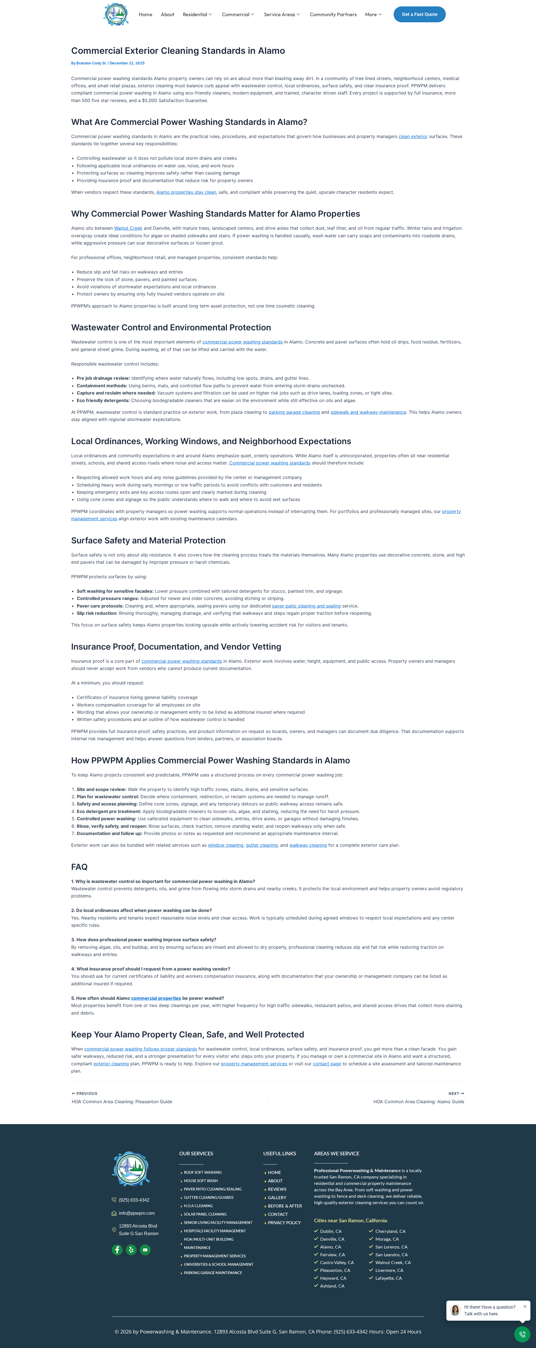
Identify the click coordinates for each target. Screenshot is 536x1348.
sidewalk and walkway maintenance (368, 412)
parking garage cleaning (294, 412)
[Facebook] (117, 1249)
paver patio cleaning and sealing (306, 606)
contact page (327, 1063)
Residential (195, 14)
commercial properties (156, 998)
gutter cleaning (262, 845)
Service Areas (279, 14)
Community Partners (333, 14)
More (371, 14)
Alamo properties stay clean (186, 192)
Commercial (235, 14)
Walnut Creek (128, 228)
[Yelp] (131, 1249)
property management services (254, 1063)
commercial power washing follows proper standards (140, 1049)
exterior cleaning (111, 1063)
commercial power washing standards (242, 342)
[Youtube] (145, 1249)
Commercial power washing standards (269, 463)
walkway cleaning (308, 845)
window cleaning (225, 845)
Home (145, 14)
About (167, 14)
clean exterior (413, 136)
